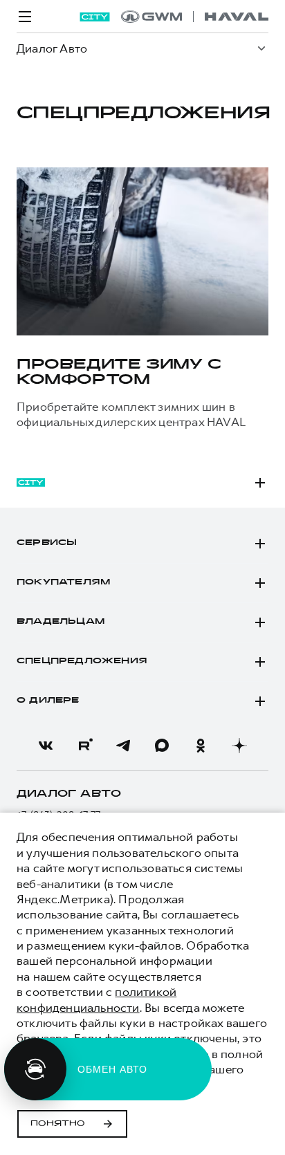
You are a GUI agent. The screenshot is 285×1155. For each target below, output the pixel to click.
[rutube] (84, 745)
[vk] (45, 745)
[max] (162, 745)
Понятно (57, 1123)
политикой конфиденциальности (96, 999)
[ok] (200, 745)
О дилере (48, 700)
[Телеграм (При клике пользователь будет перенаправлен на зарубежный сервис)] (123, 745)
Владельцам (60, 621)
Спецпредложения (82, 661)
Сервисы (47, 542)
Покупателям (63, 582)
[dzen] (239, 745)
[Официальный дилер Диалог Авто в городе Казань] (194, 16)
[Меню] (25, 16)
